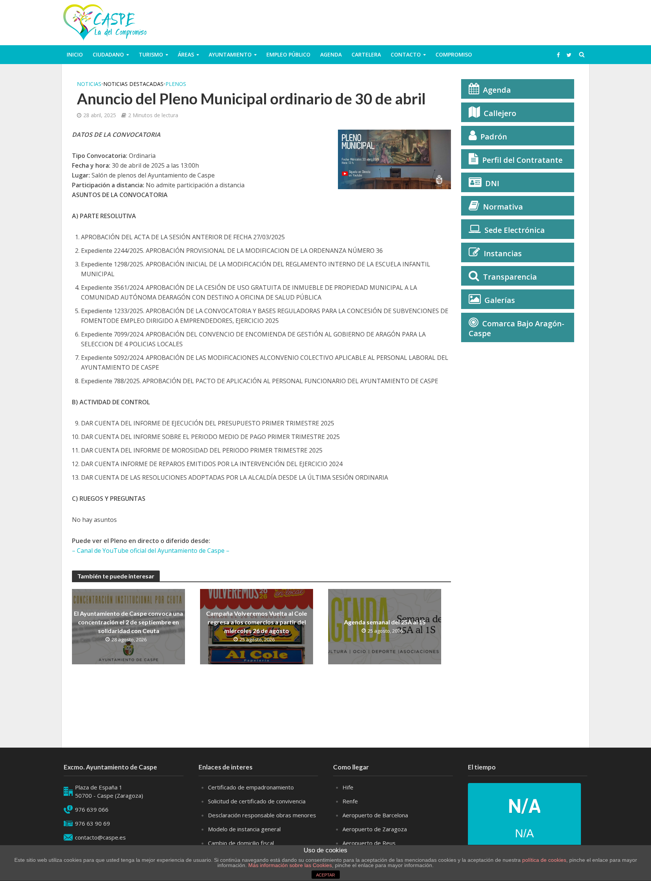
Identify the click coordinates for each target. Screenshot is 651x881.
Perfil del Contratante (522, 160)
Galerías (499, 300)
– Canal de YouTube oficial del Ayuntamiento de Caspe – (150, 550)
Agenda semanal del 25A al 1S (385, 622)
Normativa (503, 207)
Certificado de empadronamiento (251, 787)
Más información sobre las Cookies (289, 865)
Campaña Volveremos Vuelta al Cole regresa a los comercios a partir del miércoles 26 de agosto (256, 622)
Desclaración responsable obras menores (262, 815)
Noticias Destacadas (133, 83)
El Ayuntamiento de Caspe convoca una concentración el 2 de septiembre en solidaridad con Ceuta (128, 622)
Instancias (503, 253)
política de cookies (544, 860)
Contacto (406, 54)
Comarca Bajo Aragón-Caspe (516, 328)
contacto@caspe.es (100, 837)
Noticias (89, 83)
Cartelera (366, 54)
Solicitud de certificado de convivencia (257, 801)
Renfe (350, 801)
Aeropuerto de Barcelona (375, 815)
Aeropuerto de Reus (369, 843)
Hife (347, 787)
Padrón (493, 137)
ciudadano (108, 54)
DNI (492, 183)
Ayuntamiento (230, 54)
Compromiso (454, 54)
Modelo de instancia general (244, 829)
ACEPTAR (325, 875)
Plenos (175, 83)
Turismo (151, 54)
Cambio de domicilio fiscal (241, 843)
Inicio (75, 54)
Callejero (500, 113)
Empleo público (288, 54)
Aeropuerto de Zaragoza (374, 829)
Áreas (186, 54)
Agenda (331, 54)
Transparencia (510, 277)
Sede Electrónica (514, 230)
